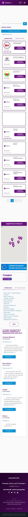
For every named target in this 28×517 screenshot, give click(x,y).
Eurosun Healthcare (10, 305)
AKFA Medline (8, 300)
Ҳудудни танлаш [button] (6, 27)
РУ (20, 2)
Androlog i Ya (8, 301)
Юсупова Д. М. (7, 342)
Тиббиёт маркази (18, 43)
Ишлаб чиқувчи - (14, 508)
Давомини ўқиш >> (10, 352)
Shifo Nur (6, 303)
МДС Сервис (8, 317)
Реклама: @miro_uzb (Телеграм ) (14, 483)
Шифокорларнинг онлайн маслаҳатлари (18, 267)
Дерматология (7, 34)
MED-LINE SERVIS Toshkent (12, 310)
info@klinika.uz (14, 486)
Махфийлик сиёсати (20, 502)
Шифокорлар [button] (19, 38)
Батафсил (9, 356)
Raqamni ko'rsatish (20, 48)
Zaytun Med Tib (8, 296)
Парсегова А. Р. (7, 368)
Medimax (6, 307)
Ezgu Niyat (7, 312)
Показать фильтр (14, 31)
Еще (14, 324)
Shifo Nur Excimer (9, 314)
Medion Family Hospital (11, 316)
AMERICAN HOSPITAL (11, 319)
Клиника (16, 85)
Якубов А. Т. (6, 420)
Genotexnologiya (9, 309)
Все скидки (7, 278)
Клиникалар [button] (8, 38)
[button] (12, 239)
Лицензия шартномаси (8, 502)
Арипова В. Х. (6, 394)
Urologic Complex (9, 298)
